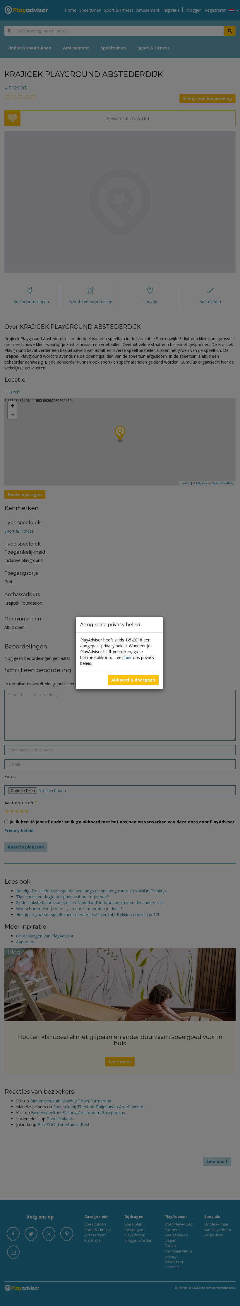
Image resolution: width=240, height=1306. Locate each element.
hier (128, 657)
